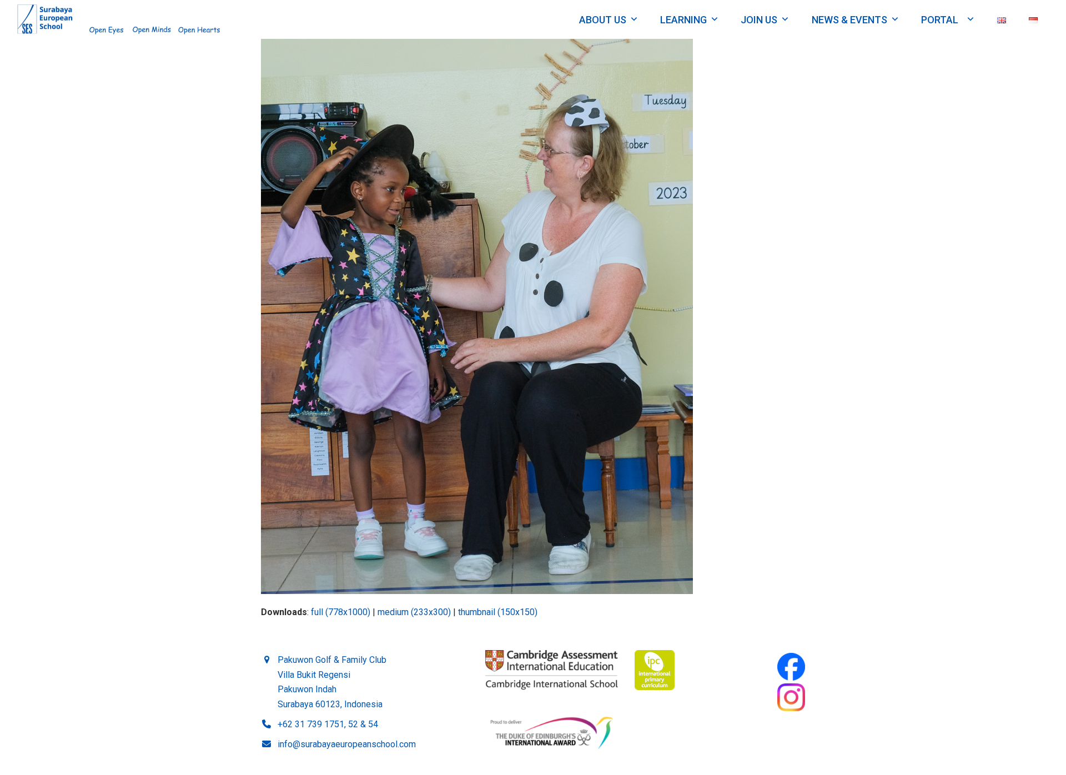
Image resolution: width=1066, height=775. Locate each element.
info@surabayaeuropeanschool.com (347, 744)
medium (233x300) (414, 612)
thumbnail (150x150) (497, 612)
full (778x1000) (340, 612)
